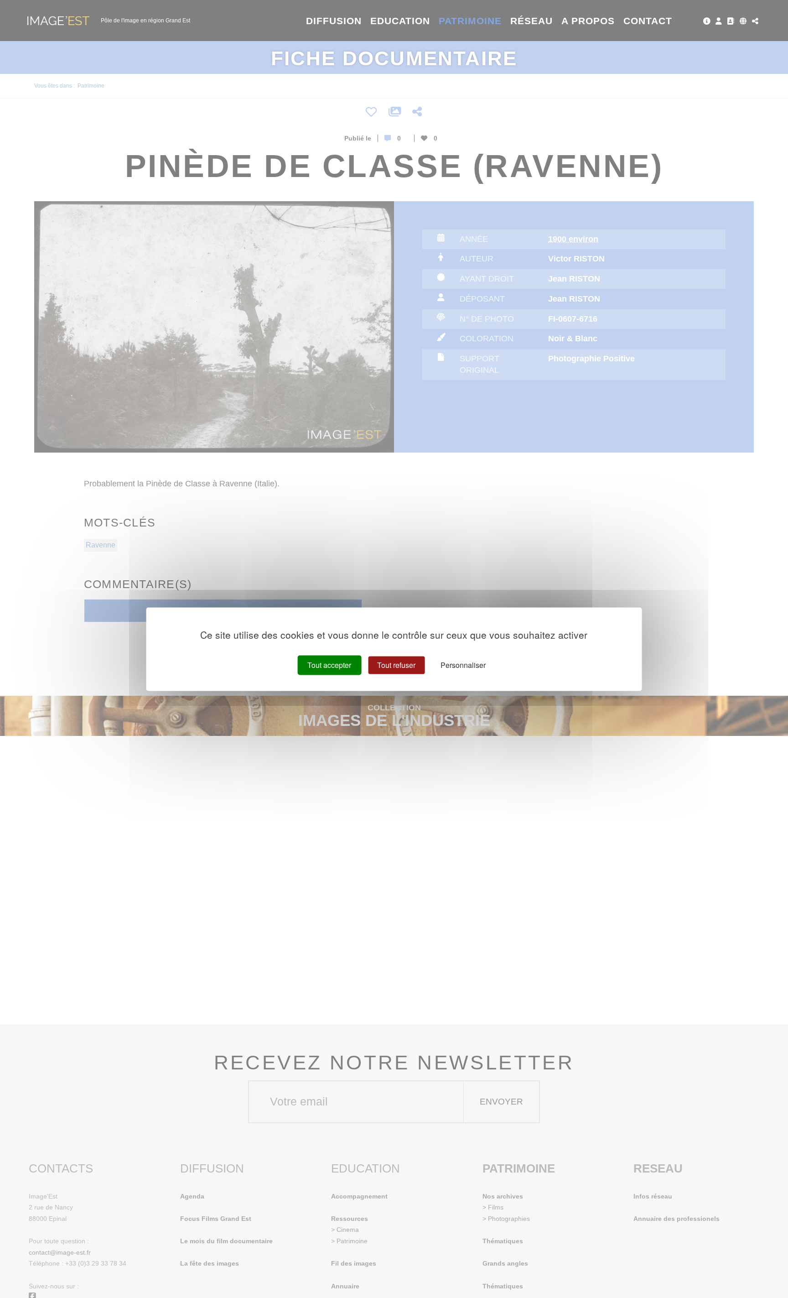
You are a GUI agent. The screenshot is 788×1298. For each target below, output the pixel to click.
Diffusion (334, 21)
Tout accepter (329, 665)
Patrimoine (470, 21)
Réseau (531, 21)
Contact (647, 21)
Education (400, 21)
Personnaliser (463, 665)
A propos (588, 21)
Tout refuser (396, 665)
